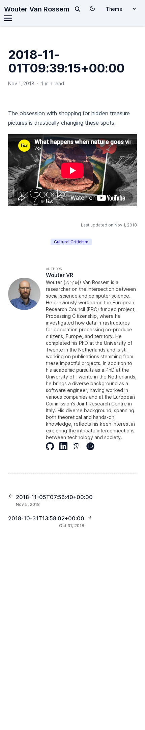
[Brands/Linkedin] (66, 446)
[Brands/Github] (52, 446)
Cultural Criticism (71, 241)
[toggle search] (77, 9)
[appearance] (92, 8)
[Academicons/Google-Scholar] (79, 446)
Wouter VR (59, 275)
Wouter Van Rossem (36, 9)
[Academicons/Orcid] (93, 446)
